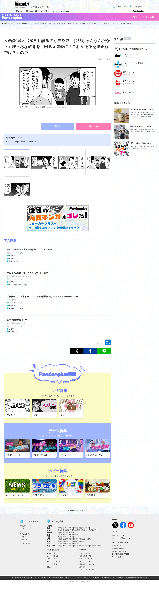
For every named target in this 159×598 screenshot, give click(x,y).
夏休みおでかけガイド (87, 564)
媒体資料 (96, 577)
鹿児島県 (93, 546)
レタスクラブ (116, 546)
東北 (48, 528)
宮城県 (60, 528)
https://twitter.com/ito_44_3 (26, 141)
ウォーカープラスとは (119, 535)
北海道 (49, 525)
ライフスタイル (53, 11)
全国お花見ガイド (85, 556)
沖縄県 (99, 546)
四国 (48, 543)
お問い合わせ (64, 577)
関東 (48, 530)
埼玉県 (77, 530)
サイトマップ (16, 577)
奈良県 (76, 539)
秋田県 (76, 528)
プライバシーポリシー (40, 577)
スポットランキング (53, 561)
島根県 (81, 541)
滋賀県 (88, 539)
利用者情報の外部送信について (136, 577)
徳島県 (71, 543)
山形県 (81, 528)
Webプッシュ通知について (121, 538)
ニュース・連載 (121, 7)
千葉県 (72, 530)
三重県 (71, 534)
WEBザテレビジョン (119, 551)
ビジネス (66, 11)
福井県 (71, 537)
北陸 (48, 537)
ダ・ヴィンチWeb (118, 548)
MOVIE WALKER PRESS (120, 554)
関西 (48, 539)
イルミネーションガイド (88, 569)
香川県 (60, 543)
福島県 (87, 528)
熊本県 (76, 546)
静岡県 (76, 534)
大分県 (81, 546)
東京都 (60, 530)
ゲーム (144, 17)
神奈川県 (66, 530)
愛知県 (60, 534)
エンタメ (40, 11)
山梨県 (60, 532)
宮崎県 (87, 546)
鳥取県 (76, 541)
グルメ (30, 11)
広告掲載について (108, 577)
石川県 (60, 537)
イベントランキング (53, 556)
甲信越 (49, 532)
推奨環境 (54, 577)
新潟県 (71, 532)
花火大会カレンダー (86, 561)
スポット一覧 (51, 558)
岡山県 (65, 541)
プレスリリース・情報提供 (81, 577)
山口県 (71, 541)
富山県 (65, 537)
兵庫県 (71, 539)
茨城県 (93, 530)
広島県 (60, 541)
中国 (48, 541)
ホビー (153, 17)
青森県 (65, 528)
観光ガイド (50, 567)
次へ (90, 126)
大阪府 (60, 539)
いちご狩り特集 (85, 553)
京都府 (65, 539)
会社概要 (120, 577)
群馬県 (83, 530)
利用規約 (27, 577)
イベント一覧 (51, 553)
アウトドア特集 (52, 564)
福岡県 (60, 546)
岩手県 (71, 528)
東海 (48, 534)
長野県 (65, 532)
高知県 (76, 543)
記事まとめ (23, 539)
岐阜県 (65, 534)
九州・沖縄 (51, 546)
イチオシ (135, 17)
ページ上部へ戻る (76, 510)
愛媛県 (65, 543)
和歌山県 (82, 539)
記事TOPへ (58, 126)
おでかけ (21, 11)
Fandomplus (26, 543)
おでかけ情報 (137, 7)
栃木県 (88, 530)
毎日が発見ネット (118, 557)
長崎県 (71, 546)
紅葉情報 (82, 567)
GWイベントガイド (86, 558)
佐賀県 (65, 546)
